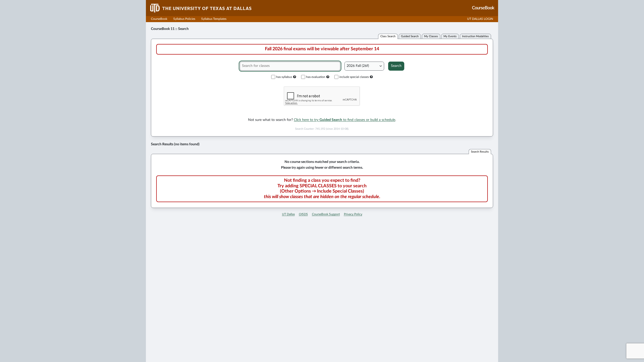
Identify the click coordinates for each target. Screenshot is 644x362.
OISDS (303, 214)
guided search (410, 36)
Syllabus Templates (213, 18)
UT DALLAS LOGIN (480, 18)
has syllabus (284, 76)
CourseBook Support (326, 214)
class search (387, 36)
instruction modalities (475, 36)
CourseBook (159, 18)
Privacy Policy (353, 214)
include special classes (354, 76)
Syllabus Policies (184, 18)
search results (480, 151)
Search (396, 66)
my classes (431, 36)
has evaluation (315, 76)
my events (450, 36)
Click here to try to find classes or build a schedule (344, 120)
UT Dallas (288, 214)
